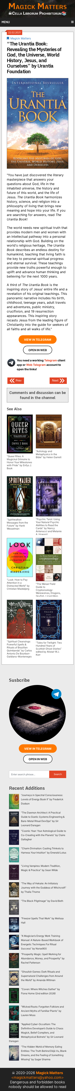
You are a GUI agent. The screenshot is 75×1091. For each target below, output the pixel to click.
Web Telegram (36, 364)
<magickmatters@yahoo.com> (37, 1077)
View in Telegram (37, 339)
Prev (18, 380)
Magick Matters (20, 38)
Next (55, 380)
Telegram (50, 360)
